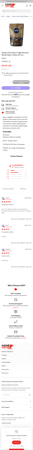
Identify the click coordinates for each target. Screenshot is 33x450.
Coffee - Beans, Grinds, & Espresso (20, 16)
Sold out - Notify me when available (21, 82)
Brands (4, 366)
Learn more (24, 1)
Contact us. (16, 307)
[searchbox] (10, 188)
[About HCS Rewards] (12, 75)
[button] (30, 5)
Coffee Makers (6, 362)
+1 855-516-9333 (6, 423)
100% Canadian (10, 112)
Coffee (8, 16)
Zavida (4, 58)
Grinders (4, 355)
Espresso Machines (7, 351)
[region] (16, 171)
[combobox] (16, 11)
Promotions (5, 373)
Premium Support (12, 108)
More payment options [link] (15, 92)
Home (2, 16)
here (13, 327)
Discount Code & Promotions (10, 385)
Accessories (5, 369)
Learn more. (23, 338)
